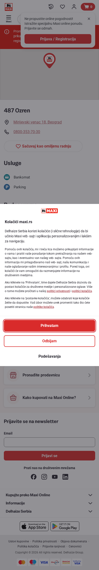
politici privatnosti (58, 291)
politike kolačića (43, 307)
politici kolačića (82, 291)
